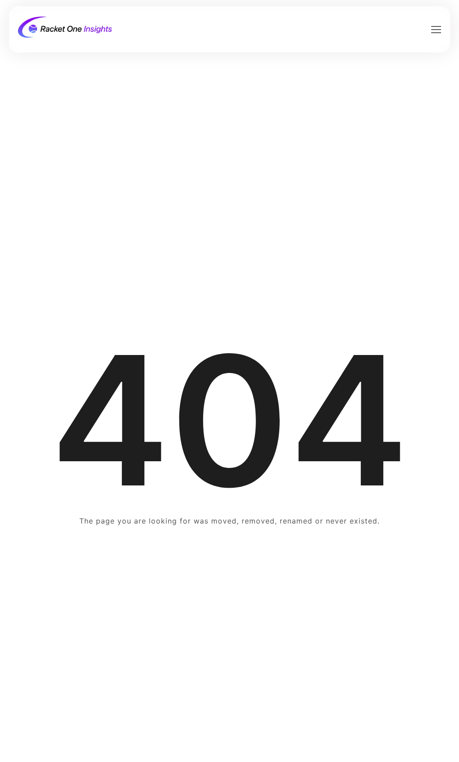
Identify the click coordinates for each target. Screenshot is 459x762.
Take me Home (229, 555)
